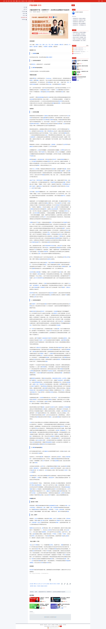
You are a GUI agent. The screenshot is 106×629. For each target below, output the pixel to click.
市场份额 (58, 325)
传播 (49, 82)
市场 (31, 117)
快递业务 (41, 159)
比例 (62, 321)
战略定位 (45, 89)
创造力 (59, 456)
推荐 (24, 9)
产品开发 (52, 245)
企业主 (36, 518)
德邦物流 (62, 159)
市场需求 (33, 242)
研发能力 (33, 392)
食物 (61, 368)
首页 (4, 1)
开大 (62, 409)
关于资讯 (64, 624)
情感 (49, 131)
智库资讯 (32, 591)
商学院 (14, 1)
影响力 (59, 84)
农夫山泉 (38, 440)
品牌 (43, 44)
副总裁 (32, 99)
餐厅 (42, 366)
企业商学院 (30, 1)
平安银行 (64, 533)
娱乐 (34, 186)
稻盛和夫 (32, 528)
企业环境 (65, 144)
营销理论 (33, 378)
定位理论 (34, 53)
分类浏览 (23, 11)
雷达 (66, 466)
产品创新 (32, 155)
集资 (41, 456)
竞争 (52, 44)
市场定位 (37, 123)
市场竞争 (33, 303)
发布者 (74, 9)
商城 (26, 1)
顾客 (47, 57)
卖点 (35, 380)
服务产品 (63, 195)
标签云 (24, 13)
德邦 (31, 159)
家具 (54, 507)
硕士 (34, 507)
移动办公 (40, 186)
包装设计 (55, 313)
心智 (30, 583)
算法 (37, 468)
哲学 (64, 257)
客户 (55, 489)
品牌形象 (68, 382)
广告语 (62, 390)
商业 (34, 78)
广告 (68, 384)
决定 (34, 359)
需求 (52, 119)
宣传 (34, 123)
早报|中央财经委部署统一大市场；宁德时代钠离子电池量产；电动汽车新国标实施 (80, 40)
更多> (87, 45)
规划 (60, 531)
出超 (61, 170)
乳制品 (57, 205)
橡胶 (41, 390)
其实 (44, 378)
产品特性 (40, 340)
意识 (48, 123)
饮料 (32, 432)
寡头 (50, 292)
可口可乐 (36, 277)
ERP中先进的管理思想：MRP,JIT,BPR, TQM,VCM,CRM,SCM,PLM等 (79, 51)
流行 (34, 442)
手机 (39, 180)
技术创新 (33, 493)
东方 (42, 440)
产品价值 (49, 370)
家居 (37, 384)
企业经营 (41, 397)
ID (57, 186)
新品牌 (55, 311)
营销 (32, 80)
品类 (55, 44)
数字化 (34, 67)
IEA (37, 520)
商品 (32, 401)
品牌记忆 (39, 274)
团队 (34, 509)
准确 (62, 544)
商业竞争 (51, 477)
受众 (47, 203)
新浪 (41, 287)
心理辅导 (58, 520)
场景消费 (35, 46)
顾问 (51, 518)
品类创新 (47, 583)
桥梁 (65, 133)
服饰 (34, 384)
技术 (58, 234)
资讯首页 (45, 624)
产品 (49, 44)
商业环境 (60, 101)
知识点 (19, 1)
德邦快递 (61, 509)
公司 (37, 489)
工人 (31, 472)
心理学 (67, 257)
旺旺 (54, 238)
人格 (57, 518)
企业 (46, 44)
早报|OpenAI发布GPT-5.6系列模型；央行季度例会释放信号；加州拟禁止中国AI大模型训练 (80, 37)
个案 (37, 338)
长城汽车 (53, 407)
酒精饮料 (63, 430)
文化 (68, 82)
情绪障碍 (44, 531)
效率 (49, 456)
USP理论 (64, 378)
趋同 (62, 380)
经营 (35, 399)
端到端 (35, 468)
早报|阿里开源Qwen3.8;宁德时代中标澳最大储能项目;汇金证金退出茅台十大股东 (80, 32)
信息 (46, 135)
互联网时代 (36, 285)
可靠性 (36, 462)
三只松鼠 (56, 509)
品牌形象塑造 (37, 382)
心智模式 (50, 57)
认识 (52, 370)
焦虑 (31, 436)
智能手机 (53, 182)
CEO (48, 97)
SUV (64, 407)
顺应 (38, 444)
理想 (63, 493)
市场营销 (45, 46)
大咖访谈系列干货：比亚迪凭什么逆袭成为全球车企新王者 (80, 18)
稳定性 (58, 359)
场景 (43, 174)
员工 (56, 397)
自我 (37, 416)
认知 (52, 131)
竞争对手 (54, 159)
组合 (40, 207)
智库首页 (41, 624)
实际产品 (33, 386)
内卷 (60, 491)
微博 (43, 287)
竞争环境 (32, 292)
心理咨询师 (34, 522)
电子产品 (33, 180)
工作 (43, 460)
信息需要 (56, 460)
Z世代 (36, 213)
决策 (47, 247)
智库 (67, 518)
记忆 (60, 272)
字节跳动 (54, 533)
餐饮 (34, 491)
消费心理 (61, 44)
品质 (53, 168)
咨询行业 (54, 583)
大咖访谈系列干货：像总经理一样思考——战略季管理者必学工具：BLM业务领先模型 (80, 21)
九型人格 (42, 520)
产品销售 (42, 151)
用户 (34, 188)
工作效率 (66, 470)
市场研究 (34, 161)
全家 (34, 533)
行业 (67, 44)
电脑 (64, 182)
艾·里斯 (35, 544)
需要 (34, 268)
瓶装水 (52, 436)
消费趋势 (58, 247)
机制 (59, 264)
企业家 (49, 84)
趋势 (65, 168)
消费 (38, 213)
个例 (50, 146)
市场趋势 (68, 560)
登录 (99, 1)
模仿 (47, 475)
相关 (37, 548)
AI (63, 451)
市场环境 (45, 251)
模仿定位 (33, 64)
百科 (9, 1)
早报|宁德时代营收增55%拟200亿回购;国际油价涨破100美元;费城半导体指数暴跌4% (80, 35)
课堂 (11, 1)
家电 (51, 507)
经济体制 (33, 84)
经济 (52, 292)
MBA (69, 518)
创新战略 (50, 46)
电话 (66, 180)
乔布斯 (63, 184)
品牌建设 (33, 137)
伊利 (35, 311)
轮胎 (32, 390)
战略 (37, 80)
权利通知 (56, 624)
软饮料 (57, 430)
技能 (33, 472)
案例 (53, 103)
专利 (49, 390)
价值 (58, 123)
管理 (34, 399)
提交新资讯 (23, 17)
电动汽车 (37, 191)
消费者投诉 (44, 386)
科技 (33, 558)
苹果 (37, 180)
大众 (35, 249)
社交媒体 (35, 287)
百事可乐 (41, 277)
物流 (35, 159)
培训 (48, 535)
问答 (33, 1)
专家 (66, 505)
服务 (63, 287)
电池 (51, 468)
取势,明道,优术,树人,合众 (77, 53)
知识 (62, 91)
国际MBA (23, 1)
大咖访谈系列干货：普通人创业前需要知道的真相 (80, 23)
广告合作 (49, 624)
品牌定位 (46, 115)
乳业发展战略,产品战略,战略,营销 (78, 49)
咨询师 (56, 522)
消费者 (36, 44)
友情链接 (53, 624)
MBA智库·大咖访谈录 (36, 11)
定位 (40, 44)
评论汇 (24, 15)
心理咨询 (67, 456)
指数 (39, 560)
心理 (50, 119)
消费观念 (32, 562)
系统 (41, 91)
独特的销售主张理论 (56, 378)
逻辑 (59, 103)
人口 (58, 434)
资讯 (17, 1)
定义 (58, 151)
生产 (56, 121)
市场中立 (66, 211)
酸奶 (32, 583)
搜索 (73, 5)
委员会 (54, 505)
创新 (57, 44)
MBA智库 (32, 569)
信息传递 (41, 131)
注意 (49, 438)
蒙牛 (33, 311)
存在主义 (39, 522)
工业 (39, 470)
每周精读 (23, 19)
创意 (60, 384)
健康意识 (50, 442)
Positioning (48, 78)
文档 (6, 1)
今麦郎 (31, 222)
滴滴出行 (68, 287)
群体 (34, 351)
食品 (41, 507)
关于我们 (60, 624)
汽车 (32, 191)
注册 (102, 1)
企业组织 (49, 530)
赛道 (38, 165)
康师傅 (57, 238)
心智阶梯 (37, 272)
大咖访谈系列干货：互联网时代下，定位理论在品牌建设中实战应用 (52, 591)
